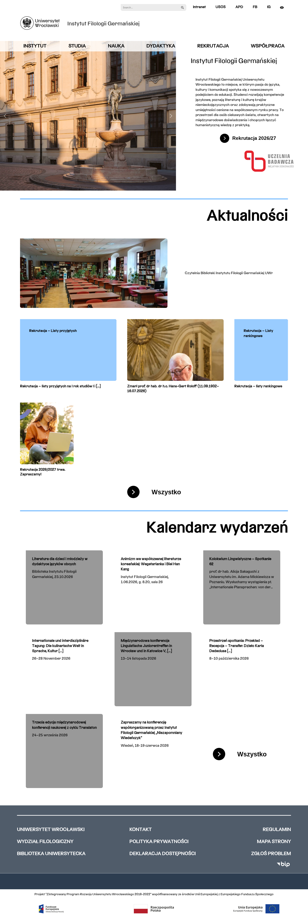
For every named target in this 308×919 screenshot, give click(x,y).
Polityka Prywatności (158, 842)
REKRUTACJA (213, 46)
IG (269, 7)
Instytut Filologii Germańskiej (103, 24)
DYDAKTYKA (160, 46)
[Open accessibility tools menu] (283, 7)
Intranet (199, 7)
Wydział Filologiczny (45, 842)
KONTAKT (140, 830)
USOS (221, 7)
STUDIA (77, 46)
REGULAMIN (277, 830)
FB (255, 7)
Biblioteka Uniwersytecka (51, 854)
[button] (5, 115)
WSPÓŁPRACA (268, 46)
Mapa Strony (274, 842)
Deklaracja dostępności (162, 854)
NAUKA (116, 46)
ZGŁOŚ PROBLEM (271, 854)
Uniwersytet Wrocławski (51, 830)
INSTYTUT (35, 46)
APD (239, 7)
